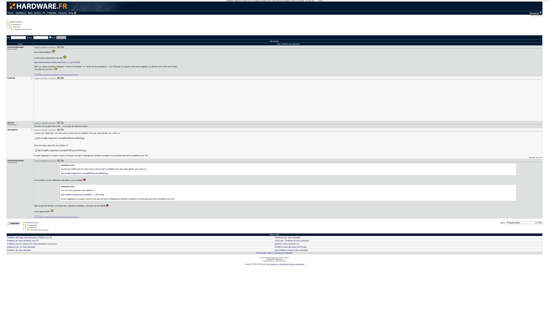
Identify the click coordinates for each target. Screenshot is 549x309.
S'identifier (52, 13)
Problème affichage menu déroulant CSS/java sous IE (29, 237)
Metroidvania (50, 75)
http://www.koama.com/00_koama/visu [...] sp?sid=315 (57, 62)
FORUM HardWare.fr (16, 22)
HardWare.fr (21, 13)
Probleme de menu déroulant (19, 250)
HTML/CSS (16, 27)
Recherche (535, 13)
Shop (70, 13)
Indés (61, 75)
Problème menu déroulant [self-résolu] (290, 247)
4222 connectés (536, 15)
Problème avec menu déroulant (288, 237)
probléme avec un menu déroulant (21, 247)
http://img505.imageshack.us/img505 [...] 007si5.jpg (82, 195)
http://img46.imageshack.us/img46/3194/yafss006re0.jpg (84, 173)
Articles (37, 13)
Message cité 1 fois (535, 157)
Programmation (16, 24)
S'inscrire (62, 13)
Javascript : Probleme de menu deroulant (292, 241)
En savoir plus (310, 1)
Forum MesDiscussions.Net (269, 258)
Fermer (320, 1)
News (30, 13)
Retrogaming (68, 75)
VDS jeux (75, 75)
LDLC (268, 264)
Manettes (43, 75)
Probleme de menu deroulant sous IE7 (23, 241)
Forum (10, 13)
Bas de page (274, 41)
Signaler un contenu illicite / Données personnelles (287, 264)
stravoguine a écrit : (68, 165)
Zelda (57, 75)
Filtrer (54, 37)
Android (36, 75)
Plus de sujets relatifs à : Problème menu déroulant (274, 253)
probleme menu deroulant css (287, 244)
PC (44, 13)
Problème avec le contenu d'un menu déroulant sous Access (32, 244)
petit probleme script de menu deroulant (291, 250)
